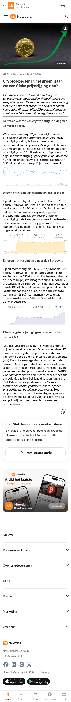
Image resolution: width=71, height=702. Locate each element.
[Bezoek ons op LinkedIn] (14, 664)
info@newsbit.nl (12, 656)
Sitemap (45, 672)
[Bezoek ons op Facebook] (6, 664)
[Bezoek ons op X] (29, 664)
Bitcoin (50, 201)
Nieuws (61, 63)
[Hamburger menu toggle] (6, 17)
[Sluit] (4, 5)
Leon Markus (9, 74)
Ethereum (37, 269)
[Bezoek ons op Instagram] (22, 664)
